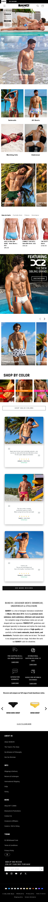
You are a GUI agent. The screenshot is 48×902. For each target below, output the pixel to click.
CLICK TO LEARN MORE (24, 724)
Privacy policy (30, 893)
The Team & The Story (11, 747)
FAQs (6, 786)
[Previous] (3, 391)
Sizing (6, 791)
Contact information (30, 897)
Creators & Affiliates (11, 821)
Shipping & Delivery (11, 771)
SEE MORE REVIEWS (24, 588)
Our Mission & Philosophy (13, 752)
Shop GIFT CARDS (10, 806)
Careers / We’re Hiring (11, 826)
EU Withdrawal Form (11, 840)
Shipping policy (18, 897)
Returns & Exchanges (11, 776)
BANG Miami (10, 894)
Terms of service (40, 893)
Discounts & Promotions (12, 811)
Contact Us (8, 816)
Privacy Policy (9, 850)
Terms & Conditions (11, 845)
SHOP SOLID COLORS (24, 408)
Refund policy (20, 893)
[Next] (45, 391)
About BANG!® (9, 742)
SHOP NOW (24, 80)
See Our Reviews (10, 757)
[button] (4, 5)
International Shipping (12, 781)
